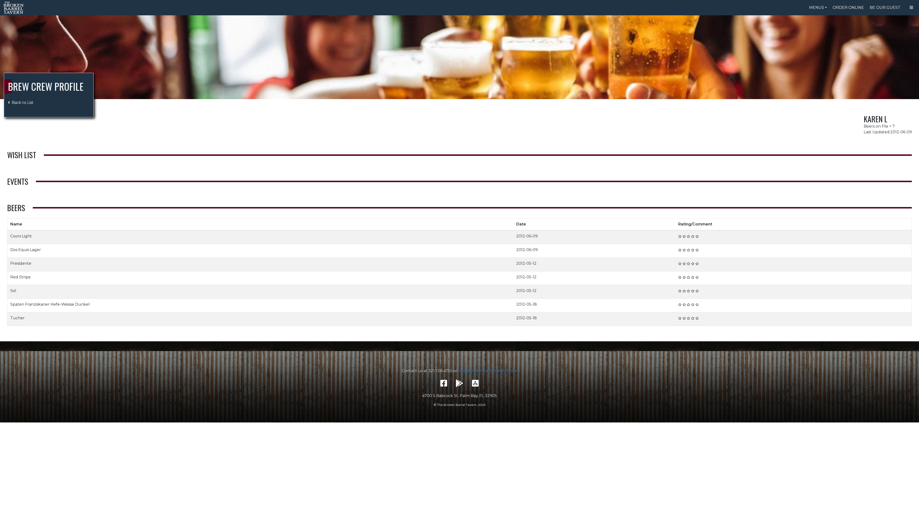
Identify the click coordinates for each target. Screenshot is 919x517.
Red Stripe (20, 277)
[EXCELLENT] (693, 236)
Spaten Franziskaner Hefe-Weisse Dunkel (50, 304)
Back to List (23, 102)
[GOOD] (688, 236)
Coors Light (21, 236)
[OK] (684, 236)
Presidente (20, 263)
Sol (13, 290)
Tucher (17, 318)
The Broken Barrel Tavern (14, 7)
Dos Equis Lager (25, 249)
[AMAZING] (697, 236)
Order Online (848, 7)
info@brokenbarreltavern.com (487, 371)
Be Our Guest (885, 7)
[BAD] (680, 236)
